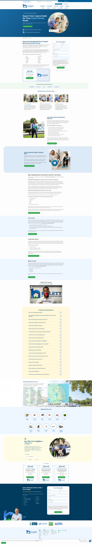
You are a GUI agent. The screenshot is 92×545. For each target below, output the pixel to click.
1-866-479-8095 (27, 491)
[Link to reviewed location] (29, 456)
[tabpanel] (35, 452)
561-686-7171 (29, 105)
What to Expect (50, 86)
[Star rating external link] (44, 1)
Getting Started (32, 86)
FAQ (44, 86)
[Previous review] (35, 459)
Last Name (62, 43)
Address (54, 52)
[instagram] (60, 530)
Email (61, 46)
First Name (54, 43)
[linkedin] (62, 530)
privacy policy (64, 65)
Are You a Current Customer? (56, 49)
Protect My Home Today (52, 143)
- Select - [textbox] (54, 50)
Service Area (38, 86)
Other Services (57, 86)
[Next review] (37, 459)
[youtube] (65, 530)
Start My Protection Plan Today (34, 212)
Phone (53, 46)
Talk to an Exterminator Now (33, 255)
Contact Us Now (31, 277)
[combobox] (61, 50)
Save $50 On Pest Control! (28, 26)
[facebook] (58, 530)
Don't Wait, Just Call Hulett (29, 165)
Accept (4, 542)
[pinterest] (58, 532)
